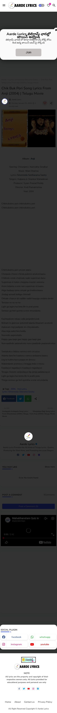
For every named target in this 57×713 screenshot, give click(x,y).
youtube (44, 644)
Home (8, 702)
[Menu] (4, 5)
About (17, 702)
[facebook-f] (19, 688)
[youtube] (28, 688)
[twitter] (24, 688)
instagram (16, 644)
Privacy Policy (45, 702)
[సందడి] (28, 662)
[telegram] (38, 688)
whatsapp (44, 637)
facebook (16, 637)
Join (28, 52)
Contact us (29, 702)
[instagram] (33, 688)
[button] (41, 5)
